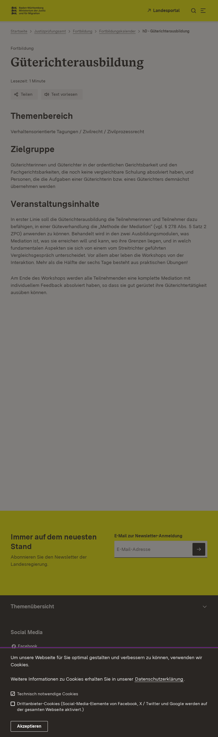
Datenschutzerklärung (159, 679)
